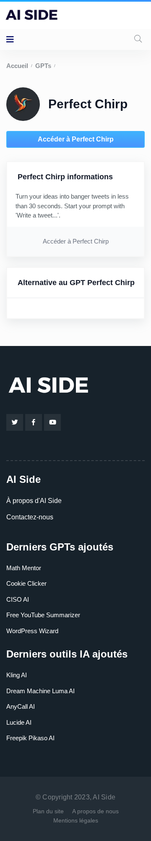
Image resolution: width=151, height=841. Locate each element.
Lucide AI (18, 722)
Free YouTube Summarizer (43, 614)
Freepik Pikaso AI (30, 737)
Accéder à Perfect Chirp (76, 139)
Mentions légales (75, 820)
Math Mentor (23, 567)
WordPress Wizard (32, 630)
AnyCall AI (20, 706)
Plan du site (48, 811)
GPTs (43, 65)
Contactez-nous (29, 517)
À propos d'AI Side (34, 500)
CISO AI (17, 599)
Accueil (17, 65)
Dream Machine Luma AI (40, 690)
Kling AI (16, 675)
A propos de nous (95, 811)
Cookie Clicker (26, 583)
